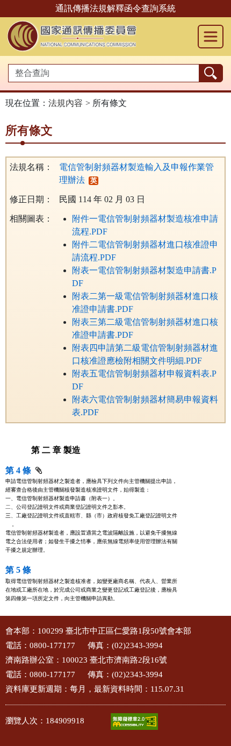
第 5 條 (18, 569)
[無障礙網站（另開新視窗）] (134, 721)
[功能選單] (210, 36)
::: (3, 628)
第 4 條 (18, 470)
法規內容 (65, 103)
